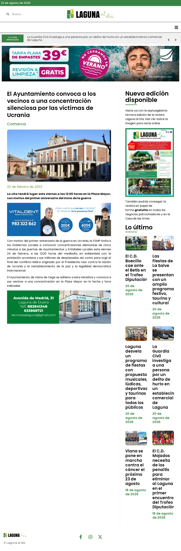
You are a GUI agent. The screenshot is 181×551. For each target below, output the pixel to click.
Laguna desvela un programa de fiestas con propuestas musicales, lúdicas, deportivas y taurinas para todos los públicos (137, 377)
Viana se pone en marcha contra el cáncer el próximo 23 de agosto (135, 467)
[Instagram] (90, 537)
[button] (176, 27)
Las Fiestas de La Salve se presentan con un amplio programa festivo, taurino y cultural (163, 279)
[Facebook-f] (80, 537)
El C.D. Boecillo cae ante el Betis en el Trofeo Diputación (136, 267)
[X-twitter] (100, 537)
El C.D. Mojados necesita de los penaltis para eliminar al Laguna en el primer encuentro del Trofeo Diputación (163, 479)
